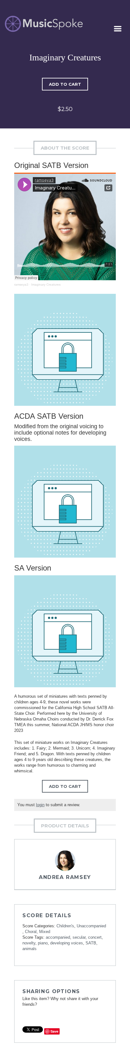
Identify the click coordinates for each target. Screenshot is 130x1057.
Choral (31, 931)
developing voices (66, 943)
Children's (65, 926)
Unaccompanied (91, 926)
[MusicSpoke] (44, 24)
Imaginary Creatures (46, 284)
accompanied (58, 937)
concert (95, 937)
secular (79, 937)
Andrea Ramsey (65, 877)
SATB (91, 943)
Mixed (44, 931)
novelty (28, 943)
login (40, 804)
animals (29, 948)
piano (43, 943)
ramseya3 (21, 284)
